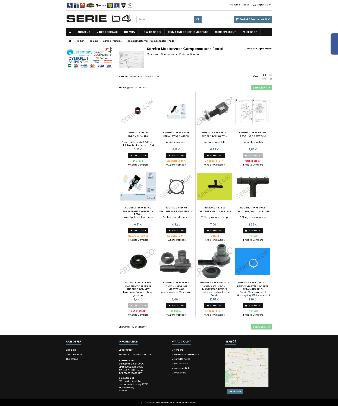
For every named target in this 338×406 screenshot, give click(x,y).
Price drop (249, 32)
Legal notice (126, 349)
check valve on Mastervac (176, 288)
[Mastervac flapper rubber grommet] (138, 261)
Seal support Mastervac (176, 211)
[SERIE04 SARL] (98, 18)
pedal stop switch (176, 136)
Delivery (129, 32)
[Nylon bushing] (138, 111)
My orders (177, 349)
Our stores (72, 359)
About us (83, 32)
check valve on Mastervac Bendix (214, 288)
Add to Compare (139, 164)
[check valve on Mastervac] (176, 261)
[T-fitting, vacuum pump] (214, 186)
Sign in (245, 4)
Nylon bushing (138, 136)
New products (74, 354)
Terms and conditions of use (188, 32)
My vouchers (179, 372)
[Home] (70, 32)
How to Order (151, 32)
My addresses (180, 363)
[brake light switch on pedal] (138, 186)
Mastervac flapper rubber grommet (138, 288)
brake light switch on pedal (138, 213)
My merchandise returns (185, 354)
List (270, 78)
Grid (264, 78)
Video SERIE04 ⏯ (107, 32)
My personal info (181, 368)
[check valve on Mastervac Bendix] (214, 261)
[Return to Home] (69, 41)
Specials (71, 349)
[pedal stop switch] (176, 111)
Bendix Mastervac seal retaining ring (252, 288)
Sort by (123, 76)
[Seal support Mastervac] (176, 186)
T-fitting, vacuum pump (214, 211)
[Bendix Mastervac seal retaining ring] (252, 261)
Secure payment (225, 32)
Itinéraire (235, 391)
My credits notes (181, 359)
